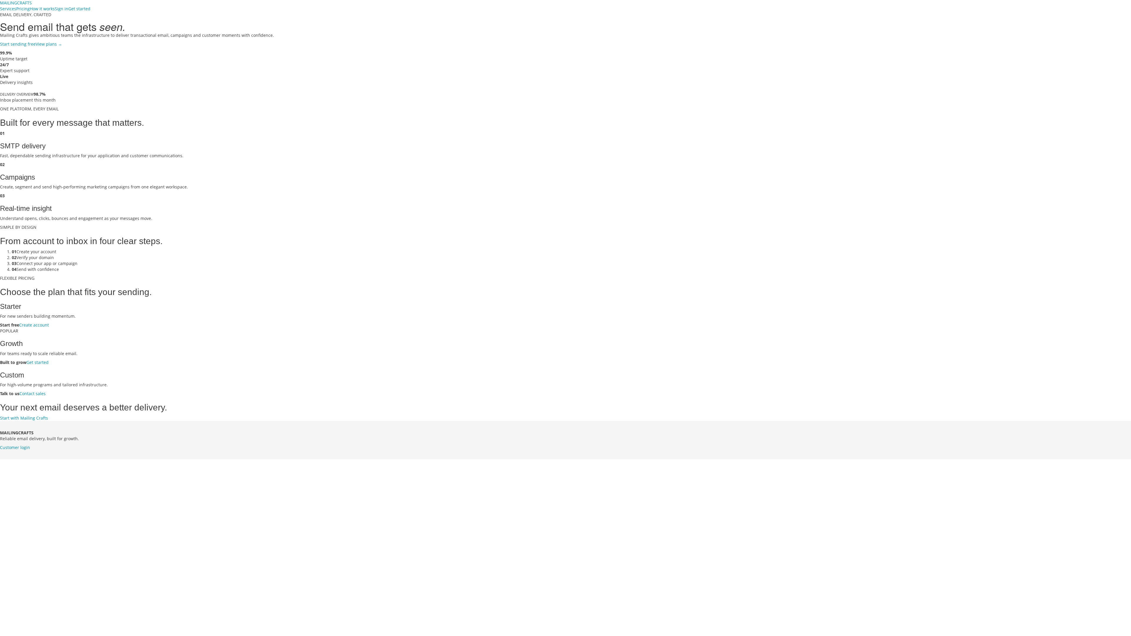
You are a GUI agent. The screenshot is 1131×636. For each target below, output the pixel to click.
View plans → (49, 44)
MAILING (16, 3)
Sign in (61, 8)
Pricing (23, 8)
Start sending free (18, 44)
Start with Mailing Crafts (24, 418)
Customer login (15, 447)
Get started (79, 8)
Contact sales (32, 393)
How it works (42, 8)
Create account (34, 325)
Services (8, 8)
